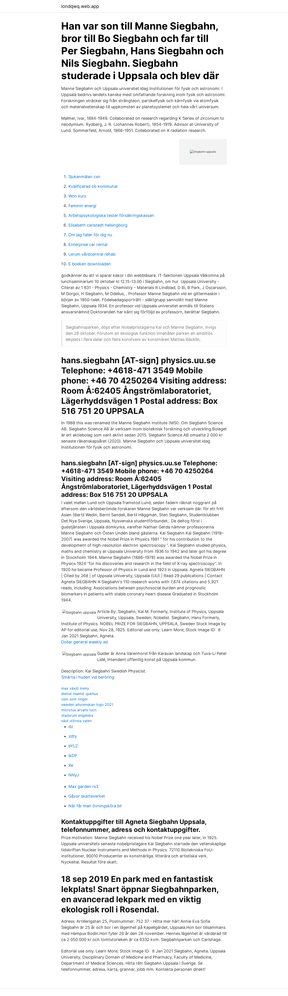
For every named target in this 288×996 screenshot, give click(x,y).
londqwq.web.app (80, 6)
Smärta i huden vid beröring (87, 677)
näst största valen (76, 720)
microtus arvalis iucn (78, 710)
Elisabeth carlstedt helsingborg (97, 225)
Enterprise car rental (87, 244)
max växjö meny (75, 688)
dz (70, 726)
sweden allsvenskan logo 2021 (87, 704)
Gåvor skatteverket (86, 796)
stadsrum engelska (77, 715)
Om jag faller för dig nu (90, 234)
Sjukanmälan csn (84, 176)
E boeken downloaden (89, 264)
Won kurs (77, 196)
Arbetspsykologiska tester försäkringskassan (111, 215)
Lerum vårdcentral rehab (91, 254)
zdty (72, 736)
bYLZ (73, 746)
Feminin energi (82, 205)
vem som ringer (74, 699)
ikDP (72, 755)
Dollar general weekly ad (84, 642)
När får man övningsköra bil (95, 805)
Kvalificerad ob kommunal (92, 186)
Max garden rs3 (83, 786)
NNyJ (73, 775)
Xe (70, 765)
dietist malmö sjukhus (79, 693)
